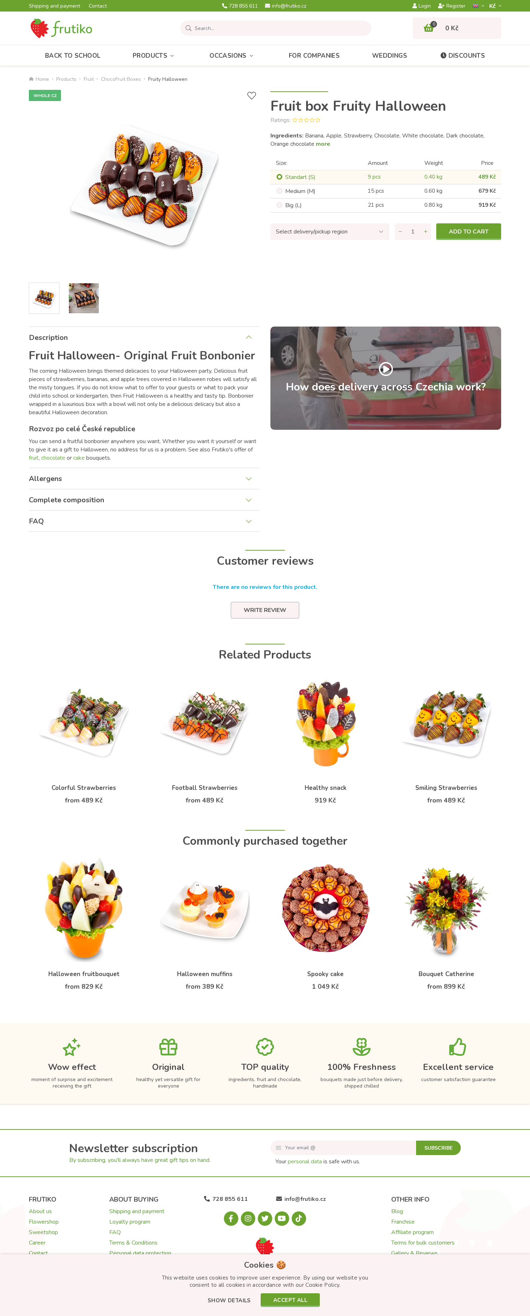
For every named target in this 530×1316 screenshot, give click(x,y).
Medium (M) (300, 191)
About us (40, 1211)
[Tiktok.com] (299, 1218)
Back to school (73, 56)
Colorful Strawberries (84, 788)
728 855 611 (243, 6)
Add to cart (469, 232)
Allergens (45, 479)
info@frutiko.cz (289, 6)
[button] (229, 1301)
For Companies (314, 56)
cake (79, 458)
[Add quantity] (425, 231)
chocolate (53, 458)
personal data (305, 1162)
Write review (265, 610)
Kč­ (493, 6)
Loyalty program (129, 1222)
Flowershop (44, 1222)
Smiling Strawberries (446, 788)
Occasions (228, 56)
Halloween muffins (205, 974)
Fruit (89, 79)
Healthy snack (325, 788)
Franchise (403, 1222)
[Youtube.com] (282, 1218)
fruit (34, 458)
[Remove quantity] (400, 231)
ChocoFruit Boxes (121, 79)
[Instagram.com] (248, 1218)
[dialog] (265, 1285)
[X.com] (265, 1218)
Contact (98, 6)
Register (455, 6)
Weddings (389, 56)
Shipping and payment (54, 6)
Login (425, 6)
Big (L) (293, 205)
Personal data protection (140, 1253)
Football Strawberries (205, 788)
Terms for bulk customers (423, 1243)
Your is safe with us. (317, 1162)
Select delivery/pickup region (312, 232)
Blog (397, 1211)
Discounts (467, 56)
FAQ (36, 521)
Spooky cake (325, 974)
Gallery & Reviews (414, 1253)
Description (48, 337)
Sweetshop (43, 1232)
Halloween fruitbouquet (84, 974)
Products (150, 56)
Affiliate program (412, 1232)
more (323, 144)
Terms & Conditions (133, 1243)
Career (37, 1243)
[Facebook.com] (231, 1218)
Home (42, 79)
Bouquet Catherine (446, 974)
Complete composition (66, 500)
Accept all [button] (290, 1300)
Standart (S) (300, 177)
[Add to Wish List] (251, 95)
